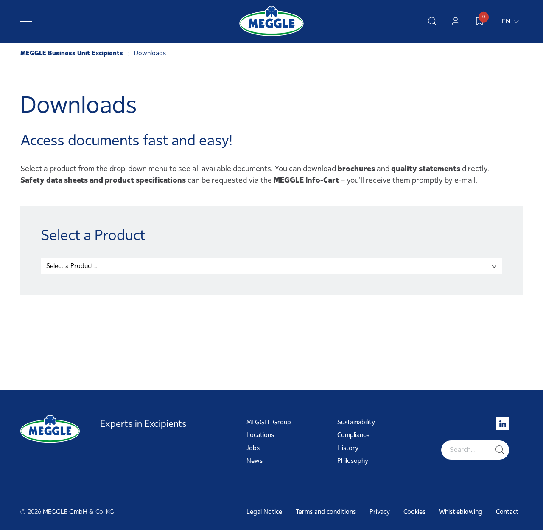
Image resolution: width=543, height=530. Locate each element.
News (254, 461)
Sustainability (356, 422)
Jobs (253, 448)
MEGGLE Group (268, 422)
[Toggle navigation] (26, 21)
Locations (260, 435)
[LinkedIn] (502, 423)
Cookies (414, 512)
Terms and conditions (326, 512)
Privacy (379, 512)
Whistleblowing (460, 512)
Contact (507, 512)
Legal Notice (264, 512)
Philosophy (352, 461)
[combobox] (271, 266)
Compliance (353, 435)
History (347, 448)
